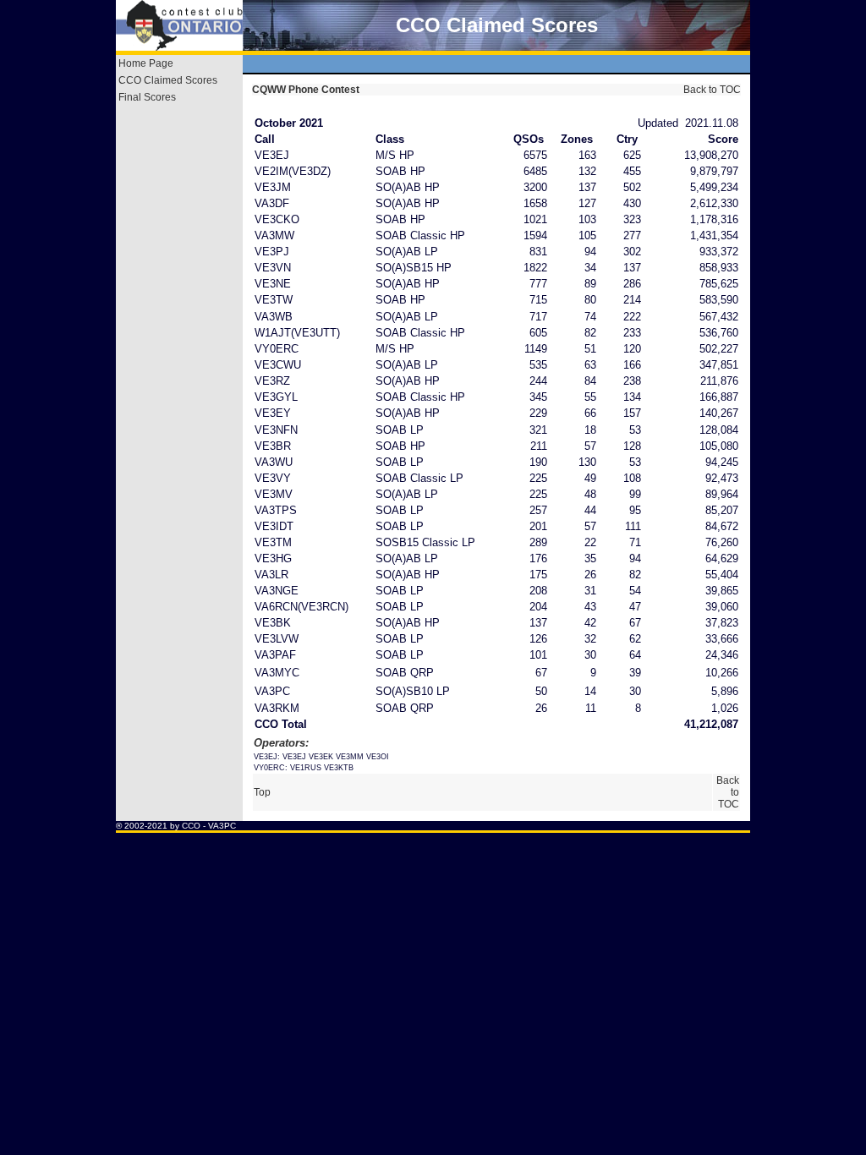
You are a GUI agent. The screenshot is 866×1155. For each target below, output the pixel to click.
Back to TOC (711, 90)
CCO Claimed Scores (167, 80)
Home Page (145, 63)
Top (262, 792)
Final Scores (147, 97)
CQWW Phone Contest (305, 90)
